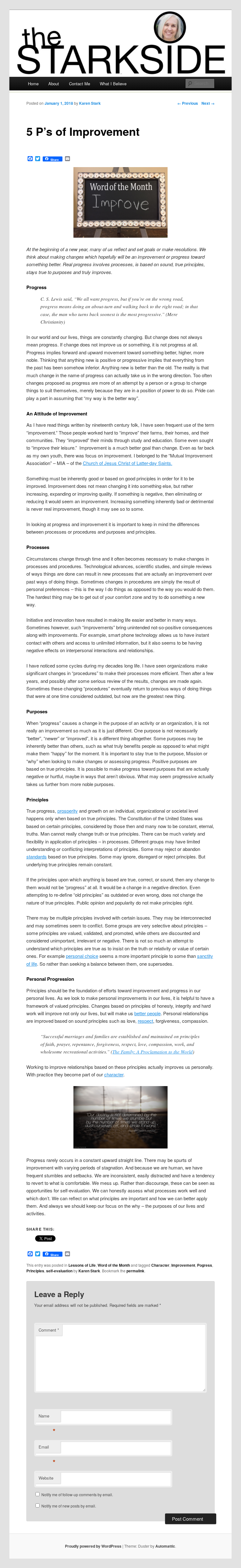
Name (47, 1417)
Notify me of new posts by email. (68, 1505)
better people (147, 1013)
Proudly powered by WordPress (93, 1546)
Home (33, 84)
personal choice (82, 956)
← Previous (187, 103)
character (113, 1074)
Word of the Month (114, 1265)
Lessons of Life (82, 1265)
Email (47, 1448)
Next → (208, 103)
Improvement (183, 1265)
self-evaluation (59, 1271)
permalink (135, 1271)
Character (160, 1265)
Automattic (165, 1546)
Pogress (204, 1265)
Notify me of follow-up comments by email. (77, 1494)
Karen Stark (90, 103)
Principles (35, 1271)
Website (46, 1478)
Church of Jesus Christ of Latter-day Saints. (127, 463)
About (53, 84)
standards (36, 856)
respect (145, 1020)
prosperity (67, 810)
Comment (49, 1330)
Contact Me (79, 84)
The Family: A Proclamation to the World (152, 1051)
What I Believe (113, 84)
